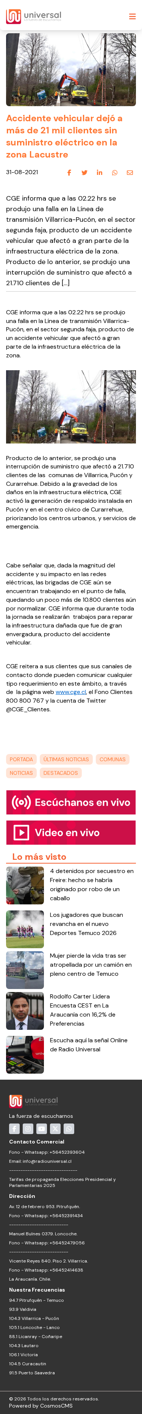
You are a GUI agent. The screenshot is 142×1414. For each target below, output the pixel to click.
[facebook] (69, 173)
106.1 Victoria (23, 1355)
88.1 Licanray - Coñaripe (35, 1337)
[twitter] (84, 173)
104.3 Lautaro (24, 1346)
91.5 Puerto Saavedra (32, 1373)
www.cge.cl (71, 692)
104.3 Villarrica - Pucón (34, 1318)
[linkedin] (100, 173)
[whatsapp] (115, 173)
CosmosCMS (56, 1405)
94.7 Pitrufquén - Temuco (36, 1300)
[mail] (130, 173)
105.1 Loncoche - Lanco (34, 1327)
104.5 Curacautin (27, 1364)
